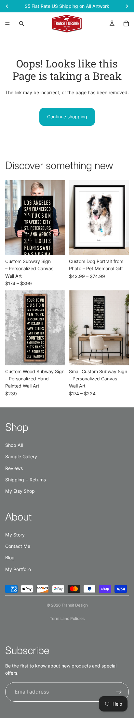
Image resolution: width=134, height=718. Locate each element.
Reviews (14, 468)
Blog (10, 557)
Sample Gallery (21, 456)
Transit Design (74, 605)
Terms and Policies (67, 618)
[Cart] (126, 23)
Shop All (14, 445)
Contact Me (17, 546)
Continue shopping (67, 116)
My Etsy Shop (20, 491)
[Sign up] (119, 692)
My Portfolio (18, 569)
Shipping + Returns (25, 479)
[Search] (21, 23)
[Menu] (7, 23)
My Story (15, 534)
